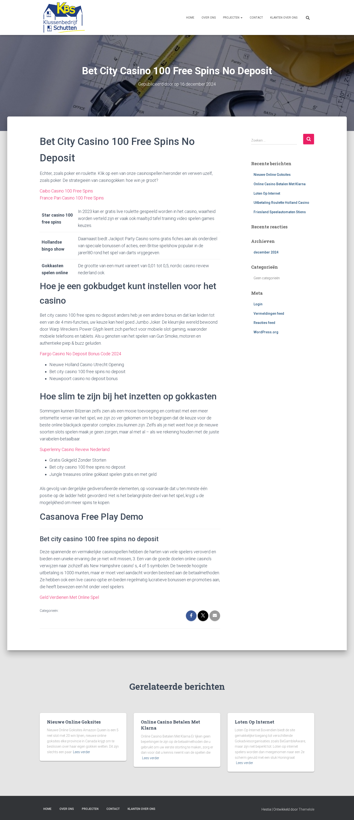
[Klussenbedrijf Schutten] (62, 17)
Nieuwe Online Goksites (272, 175)
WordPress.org (266, 332)
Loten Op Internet (267, 193)
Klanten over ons (283, 17)
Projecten (231, 17)
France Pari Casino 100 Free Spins (72, 197)
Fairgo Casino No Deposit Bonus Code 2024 (80, 353)
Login (258, 304)
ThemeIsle (306, 809)
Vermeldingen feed (269, 313)
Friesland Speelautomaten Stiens (280, 212)
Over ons (209, 17)
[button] (241, 17)
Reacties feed (264, 323)
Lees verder (81, 752)
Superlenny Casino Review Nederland (75, 449)
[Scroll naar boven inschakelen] (344, 810)
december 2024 (266, 252)
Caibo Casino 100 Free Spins (66, 190)
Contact (256, 17)
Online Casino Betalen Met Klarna (280, 184)
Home (190, 17)
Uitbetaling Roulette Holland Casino (281, 203)
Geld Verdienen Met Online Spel (69, 597)
